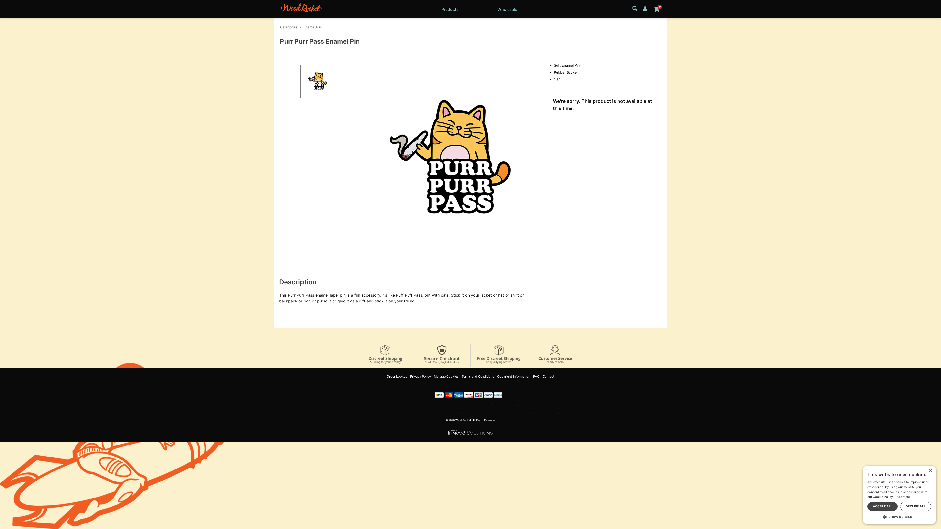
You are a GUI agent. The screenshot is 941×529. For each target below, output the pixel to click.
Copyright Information (513, 376)
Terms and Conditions (478, 376)
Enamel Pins (313, 27)
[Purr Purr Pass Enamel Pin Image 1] (451, 161)
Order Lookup (397, 376)
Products (449, 9)
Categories (288, 27)
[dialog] (899, 495)
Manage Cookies (446, 376)
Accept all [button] (882, 506)
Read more (902, 497)
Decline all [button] (916, 506)
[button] (899, 516)
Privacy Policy (420, 376)
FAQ (536, 376)
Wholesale (507, 9)
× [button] (930, 471)
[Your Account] (645, 8)
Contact (548, 376)
